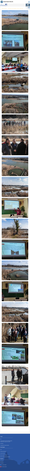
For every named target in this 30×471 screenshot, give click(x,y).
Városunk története (2, 453)
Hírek (1, 449)
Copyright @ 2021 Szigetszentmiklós (4, 445)
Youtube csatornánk (4, 466)
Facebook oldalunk (4, 464)
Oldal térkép (1, 443)
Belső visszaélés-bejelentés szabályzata (5, 456)
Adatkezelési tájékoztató (3, 451)
